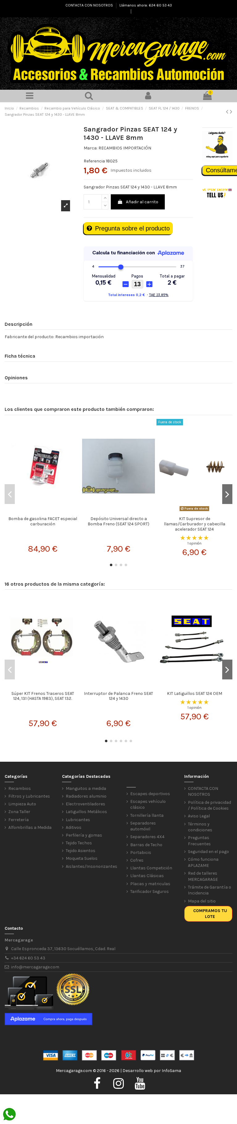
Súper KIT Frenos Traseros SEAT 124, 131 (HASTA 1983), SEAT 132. (42, 696)
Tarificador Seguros (149, 891)
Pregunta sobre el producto (132, 228)
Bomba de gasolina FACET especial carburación (42, 521)
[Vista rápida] (42, 511)
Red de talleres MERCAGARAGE (203, 876)
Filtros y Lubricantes (29, 796)
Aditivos (73, 827)
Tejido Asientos (80, 850)
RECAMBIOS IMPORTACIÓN (124, 148)
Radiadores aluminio (86, 796)
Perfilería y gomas (84, 835)
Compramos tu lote (210, 913)
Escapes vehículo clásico (148, 804)
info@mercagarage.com (35, 967)
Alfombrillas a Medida (30, 827)
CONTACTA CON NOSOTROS (89, 5)
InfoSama (171, 1070)
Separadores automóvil (143, 826)
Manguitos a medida (86, 788)
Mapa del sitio (202, 901)
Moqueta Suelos (82, 858)
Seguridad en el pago (208, 851)
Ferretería (18, 819)
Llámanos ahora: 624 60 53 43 (145, 5)
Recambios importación (79, 336)
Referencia (94, 161)
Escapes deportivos (150, 793)
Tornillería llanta (147, 815)
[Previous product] (228, 111)
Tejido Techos (79, 843)
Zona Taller (19, 811)
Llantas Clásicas (147, 875)
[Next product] (231, 111)
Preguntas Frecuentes (199, 840)
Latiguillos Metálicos (86, 811)
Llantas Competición (151, 868)
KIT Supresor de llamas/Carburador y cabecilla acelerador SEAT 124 (194, 524)
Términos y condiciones (200, 827)
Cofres (136, 860)
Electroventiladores (85, 804)
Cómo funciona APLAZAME (203, 862)
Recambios (19, 788)
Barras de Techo (146, 844)
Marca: (91, 148)
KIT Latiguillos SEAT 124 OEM (194, 693)
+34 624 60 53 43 (28, 958)
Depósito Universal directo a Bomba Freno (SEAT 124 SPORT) (118, 521)
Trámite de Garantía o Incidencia (209, 890)
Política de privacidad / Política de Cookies (209, 805)
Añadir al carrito (142, 202)
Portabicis (140, 852)
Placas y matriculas (150, 883)
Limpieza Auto (22, 804)
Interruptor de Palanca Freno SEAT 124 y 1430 (118, 696)
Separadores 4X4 (147, 836)
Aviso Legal (199, 816)
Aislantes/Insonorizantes (91, 866)
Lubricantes (78, 819)
